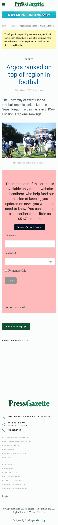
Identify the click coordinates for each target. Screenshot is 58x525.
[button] (3, 4)
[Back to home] (29, 4)
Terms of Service (37, 512)
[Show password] (50, 261)
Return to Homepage (16, 326)
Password (10, 253)
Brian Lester (38, 90)
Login (5, 495)
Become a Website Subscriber (29, 227)
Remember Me (17, 270)
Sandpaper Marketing (35, 520)
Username (11, 235)
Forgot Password (15, 307)
